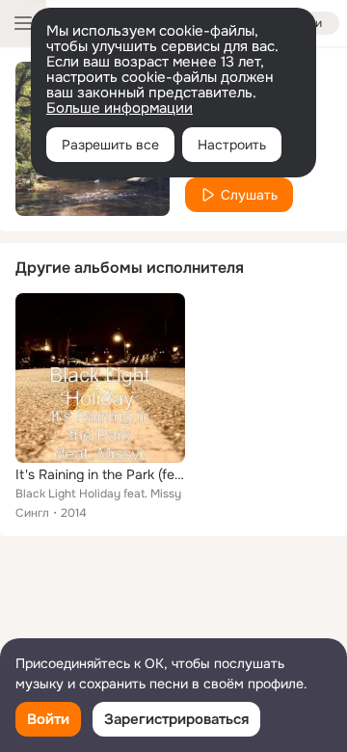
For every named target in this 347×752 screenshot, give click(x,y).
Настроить (232, 144)
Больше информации (119, 108)
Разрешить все (110, 144)
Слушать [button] (249, 194)
